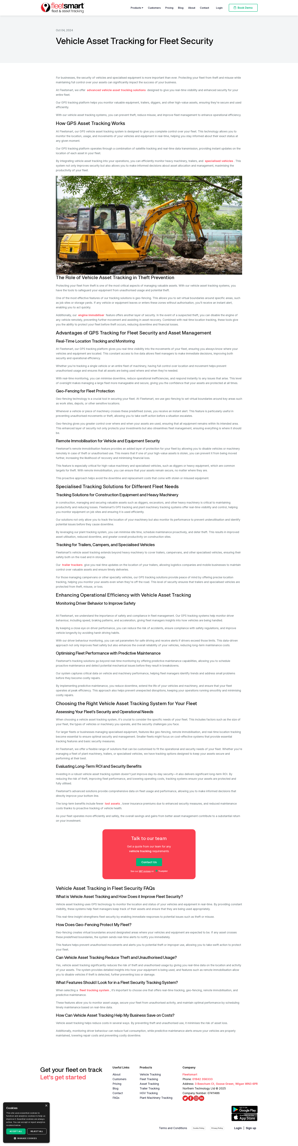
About (191, 7)
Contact (204, 7)
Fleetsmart (190, 1074)
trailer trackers (72, 564)
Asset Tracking (149, 1083)
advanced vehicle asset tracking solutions (116, 90)
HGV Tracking (149, 1093)
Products (136, 7)
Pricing (169, 7)
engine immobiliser (91, 315)
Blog (180, 7)
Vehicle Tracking (150, 1074)
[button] (26, 1138)
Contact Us (149, 862)
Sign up (251, 1128)
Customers (154, 7)
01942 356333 (202, 1079)
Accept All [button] (16, 1131)
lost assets (112, 803)
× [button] (46, 1106)
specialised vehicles (219, 161)
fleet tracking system (94, 990)
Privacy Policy (217, 1128)
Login (219, 7)
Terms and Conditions (173, 1128)
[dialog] (26, 1122)
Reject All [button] (37, 1131)
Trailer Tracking (150, 1088)
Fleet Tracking (149, 1079)
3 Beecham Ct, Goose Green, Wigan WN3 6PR (226, 1083)
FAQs (116, 1097)
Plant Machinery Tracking (156, 1097)
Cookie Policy (198, 1128)
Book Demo (245, 7)
